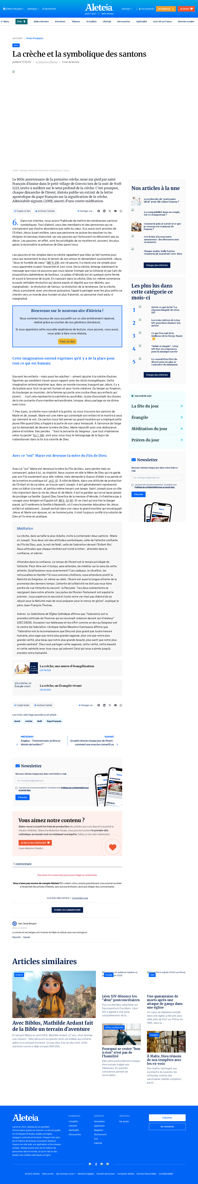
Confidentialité (166, 1173)
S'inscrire (22, 797)
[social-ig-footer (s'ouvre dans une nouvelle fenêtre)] (107, 1164)
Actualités (91, 21)
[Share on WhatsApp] (121, 211)
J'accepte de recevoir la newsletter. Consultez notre (54, 789)
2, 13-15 (65, 500)
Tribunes (76, 21)
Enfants (19, 974)
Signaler (26, 937)
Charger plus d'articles (157, 265)
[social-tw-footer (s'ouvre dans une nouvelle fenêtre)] (102, 1164)
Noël (39, 721)
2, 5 (53, 480)
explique (111, 601)
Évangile (139, 417)
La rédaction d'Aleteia (46, 62)
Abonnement (100, 1134)
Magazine (98, 1130)
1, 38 (38, 435)
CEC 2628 (24, 622)
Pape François (54, 721)
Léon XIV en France (162, 21)
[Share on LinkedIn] (104, 211)
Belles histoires (41, 21)
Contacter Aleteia (125, 1173)
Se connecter (147, 8)
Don (96, 1138)
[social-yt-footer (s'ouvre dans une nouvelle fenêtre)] (90, 1164)
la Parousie (68, 588)
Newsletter (99, 1121)
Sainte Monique (107, 14)
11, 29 (53, 262)
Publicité (98, 1143)
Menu (6, 21)
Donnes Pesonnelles (146, 1173)
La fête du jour (145, 406)
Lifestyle (107, 21)
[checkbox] (16, 788)
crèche (28, 721)
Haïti (152, 974)
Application (99, 1125)
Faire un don (67, 341)
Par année (124, 1121)
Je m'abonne (164, 8)
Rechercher (50, 8)
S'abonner (167, 1117)
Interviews (60, 21)
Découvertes (123, 21)
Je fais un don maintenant (33, 842)
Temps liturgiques (34, 38)
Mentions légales (86, 1173)
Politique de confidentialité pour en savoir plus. (155, 487)
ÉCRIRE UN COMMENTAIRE (67, 909)
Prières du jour (145, 440)
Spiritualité (141, 21)
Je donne (184, 8)
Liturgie (108, 974)
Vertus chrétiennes (114, 1027)
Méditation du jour (149, 428)
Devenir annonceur (106, 1173)
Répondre (16, 937)
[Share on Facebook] (98, 211)
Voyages (154, 1035)
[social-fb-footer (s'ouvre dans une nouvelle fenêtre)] (96, 1164)
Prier (19, 21)
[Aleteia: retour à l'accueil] (99, 7)
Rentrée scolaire (186, 21)
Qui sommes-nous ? (65, 1173)
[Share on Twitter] (110, 211)
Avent (17, 721)
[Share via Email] (115, 211)
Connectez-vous (80, 898)
